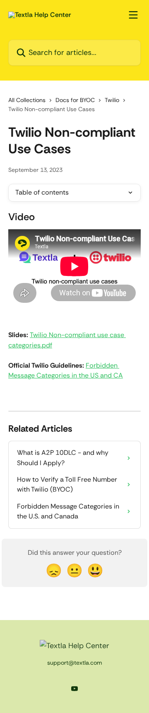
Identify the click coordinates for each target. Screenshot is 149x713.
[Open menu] (133, 15)
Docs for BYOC (75, 100)
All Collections (27, 100)
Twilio (112, 100)
